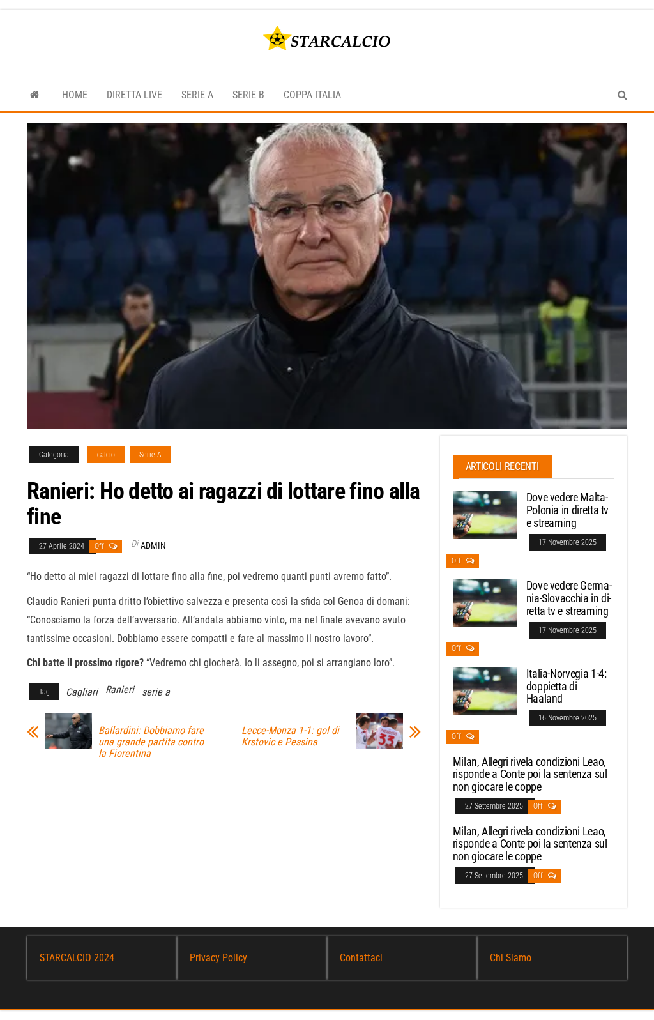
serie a (156, 692)
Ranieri (119, 689)
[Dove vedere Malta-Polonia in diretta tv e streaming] (485, 514)
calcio (106, 454)
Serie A (150, 454)
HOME (74, 95)
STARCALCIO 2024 (77, 958)
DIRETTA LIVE (134, 95)
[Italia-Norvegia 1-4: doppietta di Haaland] (485, 691)
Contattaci (361, 958)
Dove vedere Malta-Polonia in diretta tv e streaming (567, 510)
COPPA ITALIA (312, 95)
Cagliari (82, 692)
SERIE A (197, 95)
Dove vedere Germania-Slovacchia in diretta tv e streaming (569, 598)
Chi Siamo (510, 958)
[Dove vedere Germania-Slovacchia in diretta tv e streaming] (485, 603)
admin (153, 545)
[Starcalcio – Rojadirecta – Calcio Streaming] (34, 95)
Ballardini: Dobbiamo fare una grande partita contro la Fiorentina (151, 742)
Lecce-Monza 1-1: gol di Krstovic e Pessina (290, 736)
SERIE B (248, 95)
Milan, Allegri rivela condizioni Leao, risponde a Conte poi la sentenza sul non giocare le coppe (530, 774)
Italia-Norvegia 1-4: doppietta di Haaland (566, 686)
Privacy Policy (218, 958)
